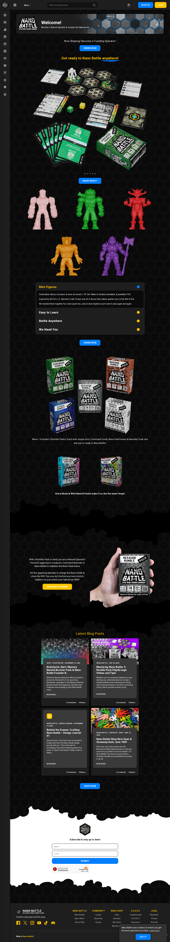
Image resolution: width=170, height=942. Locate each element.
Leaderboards (135, 915)
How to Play (79, 922)
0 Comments (71, 702)
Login (160, 5)
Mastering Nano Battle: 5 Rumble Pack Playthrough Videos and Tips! (111, 669)
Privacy (154, 918)
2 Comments (121, 772)
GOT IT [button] (143, 937)
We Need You (48, 329)
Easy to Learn (48, 312)
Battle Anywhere (50, 321)
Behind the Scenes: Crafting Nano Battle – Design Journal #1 (64, 732)
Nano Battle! (80, 915)
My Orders (117, 922)
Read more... (52, 694)
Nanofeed (98, 918)
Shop (49, 663)
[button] (87, 173)
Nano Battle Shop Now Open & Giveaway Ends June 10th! (114, 741)
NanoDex (117, 918)
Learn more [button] (154, 931)
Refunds (154, 922)
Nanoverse (135, 922)
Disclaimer (154, 915)
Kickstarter (58, 663)
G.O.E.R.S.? (135, 918)
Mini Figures (48, 287)
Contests (113, 733)
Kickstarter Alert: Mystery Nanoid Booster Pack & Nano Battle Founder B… (64, 669)
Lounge (98, 915)
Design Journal (66, 723)
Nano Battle (101, 663)
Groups (98, 922)
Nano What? (80, 918)
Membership (117, 926)
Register (145, 5)
